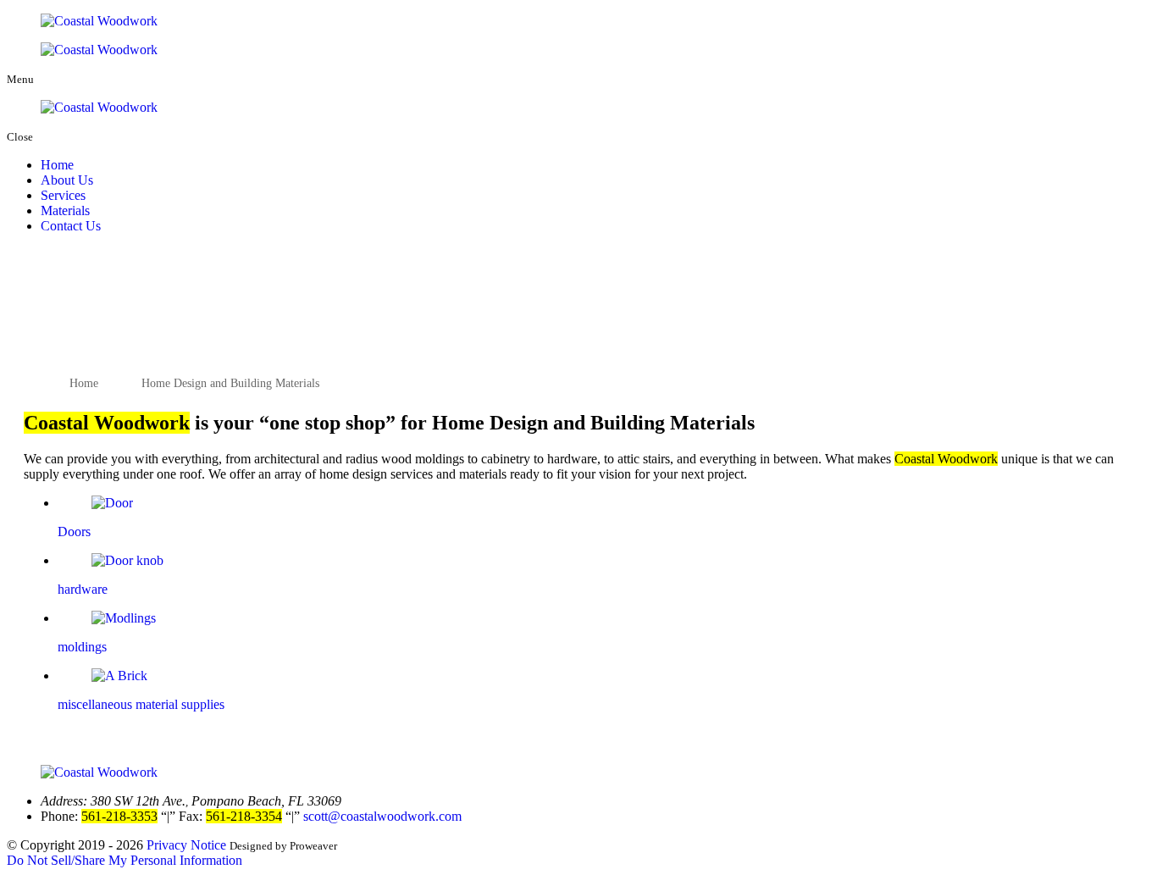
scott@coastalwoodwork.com (382, 816)
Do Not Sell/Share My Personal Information (124, 860)
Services (63, 195)
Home (57, 165)
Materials (65, 210)
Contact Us (71, 226)
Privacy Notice (186, 845)
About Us (67, 180)
